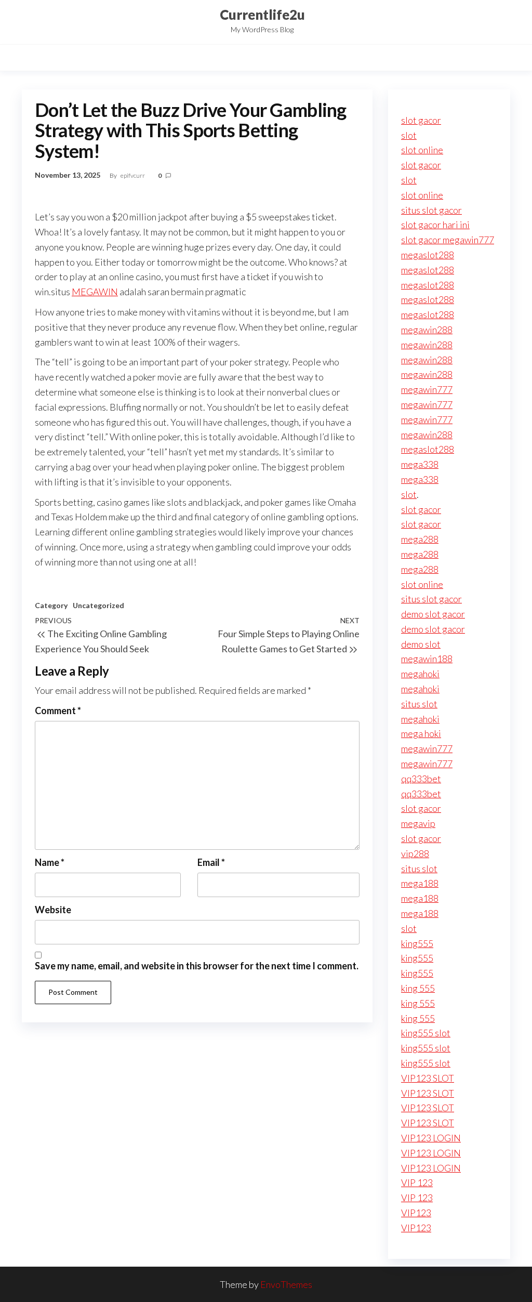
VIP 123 (417, 1182)
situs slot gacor (431, 210)
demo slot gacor (433, 614)
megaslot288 (427, 254)
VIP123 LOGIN (431, 1137)
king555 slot (425, 1032)
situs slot (419, 703)
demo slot (421, 644)
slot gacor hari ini (435, 224)
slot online (422, 149)
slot (409, 135)
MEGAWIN (95, 291)
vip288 (415, 853)
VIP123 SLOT (427, 1078)
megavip (418, 823)
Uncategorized (98, 605)
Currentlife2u (262, 14)
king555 (417, 943)
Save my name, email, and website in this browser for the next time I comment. (196, 965)
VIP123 (416, 1212)
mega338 (419, 464)
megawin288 (427, 329)
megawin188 (427, 658)
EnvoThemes (286, 1284)
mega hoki (421, 733)
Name (49, 862)
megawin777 (427, 389)
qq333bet (421, 778)
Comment (58, 710)
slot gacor (421, 120)
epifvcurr (133, 175)
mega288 (419, 539)
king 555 (418, 988)
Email (211, 862)
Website (53, 909)
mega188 (419, 883)
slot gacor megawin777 (447, 239)
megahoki (420, 673)
